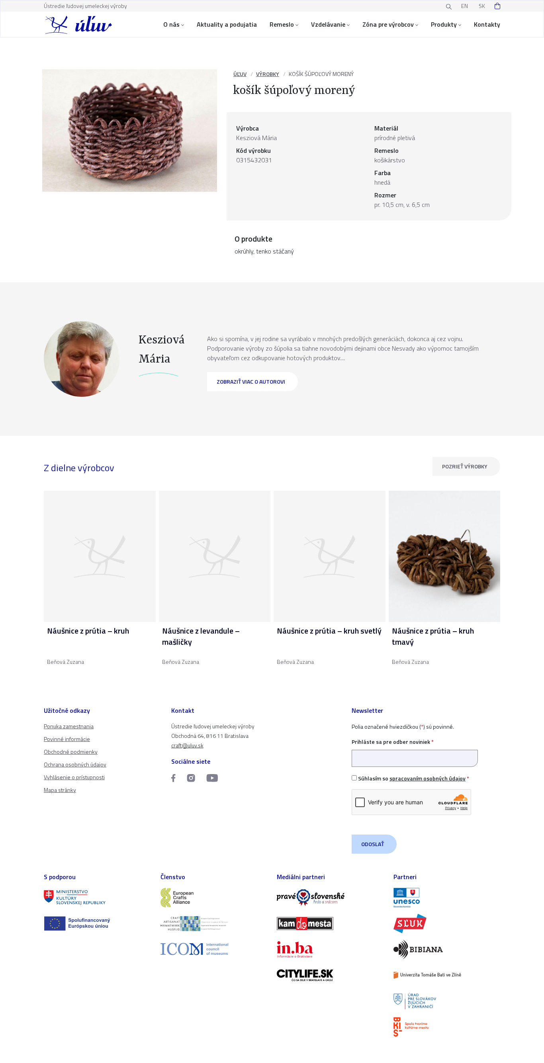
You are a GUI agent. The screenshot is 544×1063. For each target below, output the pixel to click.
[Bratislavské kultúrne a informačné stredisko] (447, 1027)
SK (482, 6)
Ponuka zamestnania (69, 726)
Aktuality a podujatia (227, 24)
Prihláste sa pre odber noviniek (393, 741)
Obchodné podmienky (71, 751)
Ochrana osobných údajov (75, 764)
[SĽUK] (447, 923)
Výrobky (267, 74)
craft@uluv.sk (187, 745)
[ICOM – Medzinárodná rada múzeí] (214, 949)
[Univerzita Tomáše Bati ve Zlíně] (447, 975)
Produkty (444, 24)
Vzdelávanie (328, 24)
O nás (171, 24)
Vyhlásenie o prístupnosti (74, 777)
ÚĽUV (240, 74)
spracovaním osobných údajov (427, 778)
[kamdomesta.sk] (330, 923)
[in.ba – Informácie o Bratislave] (330, 949)
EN (464, 6)
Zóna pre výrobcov (388, 24)
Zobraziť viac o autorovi (251, 381)
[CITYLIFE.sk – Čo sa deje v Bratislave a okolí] (330, 975)
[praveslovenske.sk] (330, 897)
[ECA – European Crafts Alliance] (214, 897)
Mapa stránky (60, 790)
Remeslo (282, 24)
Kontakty (487, 24)
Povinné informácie (67, 739)
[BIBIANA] (447, 949)
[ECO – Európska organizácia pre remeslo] (214, 923)
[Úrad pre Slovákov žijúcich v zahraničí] (447, 1001)
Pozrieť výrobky (464, 466)
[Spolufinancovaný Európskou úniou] (97, 923)
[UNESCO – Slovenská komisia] (447, 897)
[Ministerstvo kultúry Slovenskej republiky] (97, 897)
